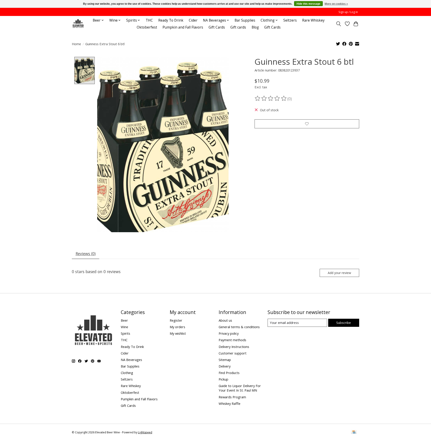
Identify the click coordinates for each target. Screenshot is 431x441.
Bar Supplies (245, 20)
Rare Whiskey (313, 20)
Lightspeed (145, 432)
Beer (124, 320)
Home (76, 44)
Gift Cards (217, 27)
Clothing (127, 372)
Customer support (232, 353)
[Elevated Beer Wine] (78, 24)
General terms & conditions (239, 327)
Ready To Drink (170, 20)
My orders (177, 327)
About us (225, 320)
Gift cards (238, 27)
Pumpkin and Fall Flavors (183, 27)
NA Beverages (131, 359)
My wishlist (178, 333)
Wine (124, 327)
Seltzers (290, 20)
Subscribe (343, 322)
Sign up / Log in (348, 12)
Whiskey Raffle (229, 403)
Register (176, 320)
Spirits (125, 333)
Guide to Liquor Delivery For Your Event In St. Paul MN (240, 387)
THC (149, 20)
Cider (193, 20)
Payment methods (232, 340)
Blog (255, 27)
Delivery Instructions (234, 346)
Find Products (229, 372)
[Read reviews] (271, 98)
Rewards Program (232, 397)
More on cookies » (336, 3)
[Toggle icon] (338, 24)
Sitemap (225, 359)
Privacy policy (229, 333)
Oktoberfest (147, 27)
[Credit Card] (354, 432)
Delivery (225, 366)
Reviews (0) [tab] (86, 253)
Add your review (339, 273)
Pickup (223, 379)
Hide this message (308, 3)
